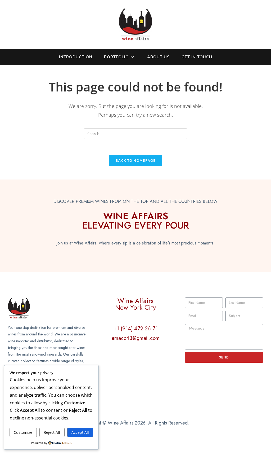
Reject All (52, 432)
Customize (23, 432)
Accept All (80, 432)
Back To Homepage (135, 160)
